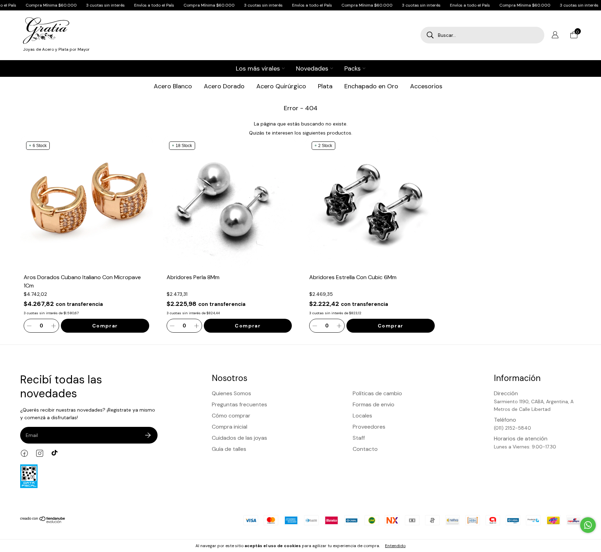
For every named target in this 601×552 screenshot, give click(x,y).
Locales (362, 415)
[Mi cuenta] (555, 36)
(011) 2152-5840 (512, 428)
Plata (325, 86)
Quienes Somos (231, 393)
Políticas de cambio (377, 393)
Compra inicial (229, 426)
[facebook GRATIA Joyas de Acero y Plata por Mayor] (24, 453)
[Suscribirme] (148, 435)
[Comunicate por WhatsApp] (588, 525)
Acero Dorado (224, 86)
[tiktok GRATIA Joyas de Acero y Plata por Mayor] (55, 453)
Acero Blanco (173, 86)
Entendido (395, 546)
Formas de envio (373, 404)
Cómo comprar (231, 415)
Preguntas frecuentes (239, 404)
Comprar (105, 326)
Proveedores (369, 426)
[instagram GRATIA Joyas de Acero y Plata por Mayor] (39, 453)
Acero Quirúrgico (281, 86)
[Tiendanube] (43, 521)
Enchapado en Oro (371, 86)
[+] (53, 325)
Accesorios (426, 86)
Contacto (365, 449)
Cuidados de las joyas (239, 437)
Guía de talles (229, 449)
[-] (29, 325)
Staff (359, 437)
